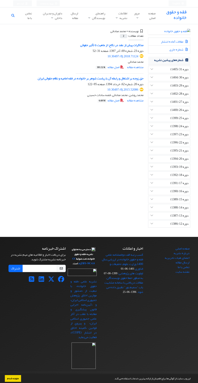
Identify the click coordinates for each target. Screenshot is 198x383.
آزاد (80, 263)
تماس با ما (28, 15)
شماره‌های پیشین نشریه (168, 60)
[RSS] (31, 280)
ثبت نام (20, 3)
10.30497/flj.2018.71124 (123, 56)
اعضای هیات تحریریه (177, 258)
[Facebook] (61, 280)
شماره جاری (176, 49)
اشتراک (15, 268)
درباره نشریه (181, 253)
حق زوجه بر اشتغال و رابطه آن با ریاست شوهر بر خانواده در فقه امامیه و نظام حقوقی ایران (90, 78)
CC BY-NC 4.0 (83, 261)
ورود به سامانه (47, 3)
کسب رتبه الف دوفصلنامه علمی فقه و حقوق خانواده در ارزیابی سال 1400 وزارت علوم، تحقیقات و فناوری (122, 262)
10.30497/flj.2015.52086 (122, 90)
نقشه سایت (182, 272)
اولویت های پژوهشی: (130, 273)
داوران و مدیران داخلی (52, 15)
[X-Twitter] (51, 280)
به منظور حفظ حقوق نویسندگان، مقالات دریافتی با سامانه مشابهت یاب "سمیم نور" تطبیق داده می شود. (123, 285)
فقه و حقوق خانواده (176, 14)
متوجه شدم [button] (13, 378)
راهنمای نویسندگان (98, 15)
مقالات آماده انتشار (172, 42)
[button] (113, 379)
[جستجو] (14, 15)
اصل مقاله (108, 67)
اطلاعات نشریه (122, 15)
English (176, 3)
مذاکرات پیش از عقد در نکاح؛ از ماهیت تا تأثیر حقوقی (111, 45)
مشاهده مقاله (135, 67)
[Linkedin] (41, 280)
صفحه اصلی (151, 15)
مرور (137, 13)
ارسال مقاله (74, 15)
